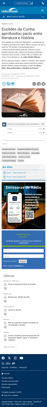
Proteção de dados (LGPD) (11, 392)
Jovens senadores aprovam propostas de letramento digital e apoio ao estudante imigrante (23, 338)
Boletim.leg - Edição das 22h (19, 297)
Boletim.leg (7, 294)
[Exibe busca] (42, 10)
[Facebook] (4, 358)
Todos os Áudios (9, 347)
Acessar (23, 261)
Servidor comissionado (10, 381)
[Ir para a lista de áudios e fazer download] (13, 84)
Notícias (6, 319)
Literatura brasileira (9, 161)
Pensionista (6, 387)
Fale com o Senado (11, 395)
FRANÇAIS (23, 367)
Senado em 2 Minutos (11, 281)
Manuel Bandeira (23, 153)
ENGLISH (5, 367)
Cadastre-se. (19, 266)
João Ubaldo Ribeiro (9, 157)
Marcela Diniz (6, 74)
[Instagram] (15, 358)
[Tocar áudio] (4, 84)
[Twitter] (9, 358)
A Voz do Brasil (8, 306)
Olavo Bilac (35, 153)
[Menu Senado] (4, 3)
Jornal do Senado (14, 310)
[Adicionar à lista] (8, 84)
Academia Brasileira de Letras (28, 149)
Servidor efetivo (7, 378)
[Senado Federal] (23, 3)
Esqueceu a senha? (10, 261)
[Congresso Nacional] (8, 363)
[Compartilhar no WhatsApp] (34, 84)
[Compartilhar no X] (43, 84)
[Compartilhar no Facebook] (39, 84)
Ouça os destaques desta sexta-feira (22, 284)
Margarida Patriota (18, 74)
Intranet (6, 373)
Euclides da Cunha (8, 149)
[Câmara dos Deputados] (3, 363)
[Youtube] (20, 358)
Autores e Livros (24, 157)
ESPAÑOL (13, 367)
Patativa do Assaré (8, 153)
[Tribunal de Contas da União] (13, 363)
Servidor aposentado (9, 384)
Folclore (21, 161)
